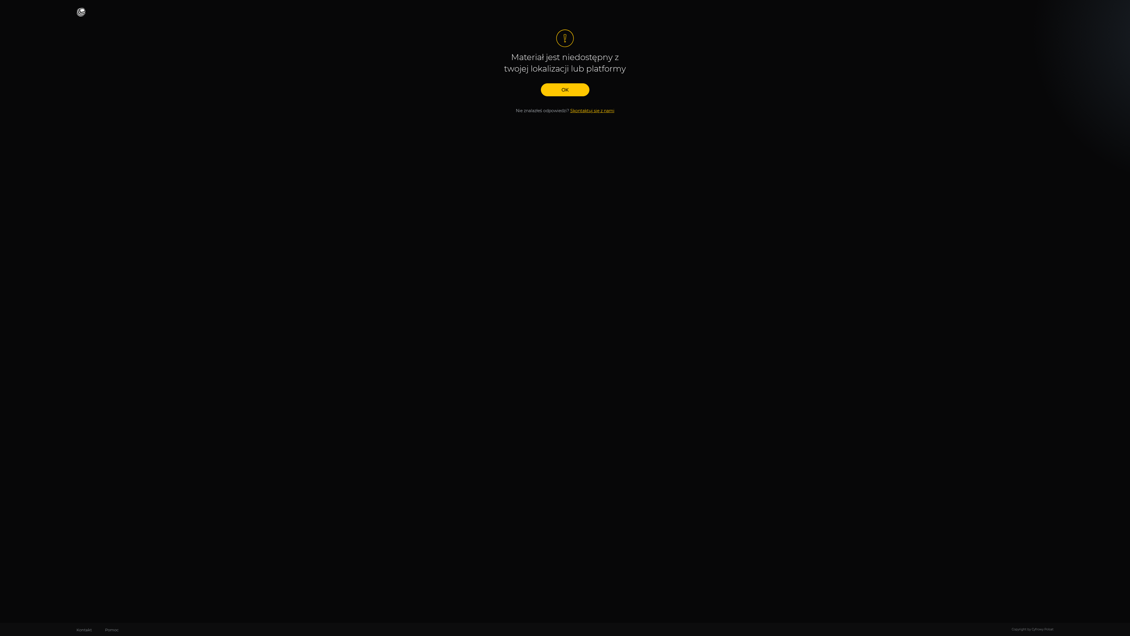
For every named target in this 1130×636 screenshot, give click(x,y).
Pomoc (112, 629)
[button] (565, 89)
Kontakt (84, 629)
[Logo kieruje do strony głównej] (81, 12)
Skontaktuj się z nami (592, 110)
